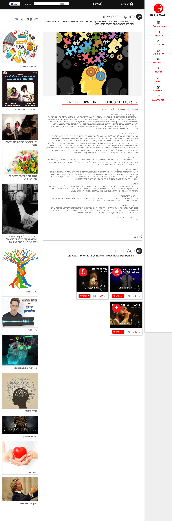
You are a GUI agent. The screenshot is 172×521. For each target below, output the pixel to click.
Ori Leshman (125, 287)
